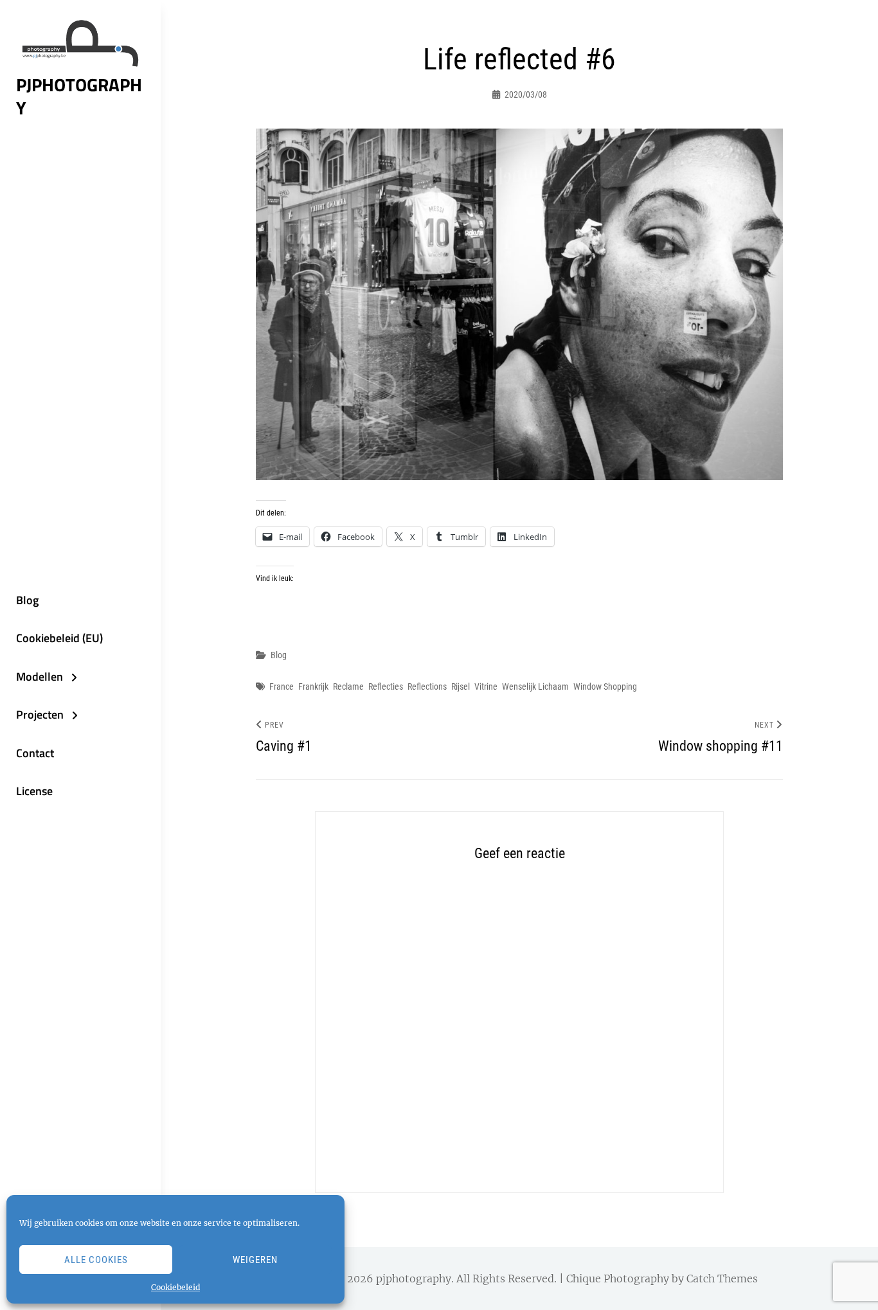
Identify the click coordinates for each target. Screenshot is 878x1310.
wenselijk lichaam (535, 686)
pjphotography (79, 96)
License (34, 791)
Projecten (40, 714)
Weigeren (255, 1260)
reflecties (385, 686)
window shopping (605, 686)
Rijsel (460, 686)
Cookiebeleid (175, 1287)
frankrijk (313, 686)
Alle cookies (96, 1260)
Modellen (39, 676)
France (281, 686)
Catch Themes (722, 1278)
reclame (348, 686)
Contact (35, 753)
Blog (27, 600)
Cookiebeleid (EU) (59, 638)
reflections (427, 686)
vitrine (485, 686)
